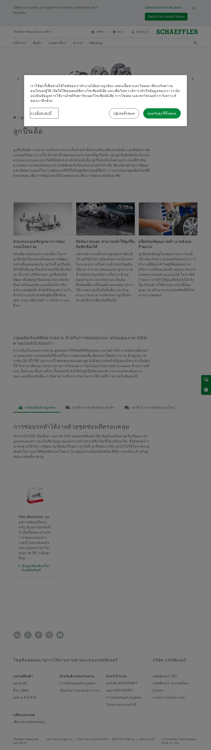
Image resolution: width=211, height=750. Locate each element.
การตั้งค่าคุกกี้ (41, 113)
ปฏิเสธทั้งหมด (124, 113)
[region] (105, 100)
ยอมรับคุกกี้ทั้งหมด (162, 113)
